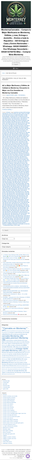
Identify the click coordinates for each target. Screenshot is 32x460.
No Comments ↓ (22, 95)
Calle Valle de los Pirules (7, 175)
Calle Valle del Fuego (6, 198)
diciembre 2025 (6, 381)
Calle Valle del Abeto (16, 182)
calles (6, 221)
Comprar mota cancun (8, 405)
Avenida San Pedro (14, 116)
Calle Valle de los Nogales (23, 171)
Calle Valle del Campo (15, 190)
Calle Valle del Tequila (18, 218)
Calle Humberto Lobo (24, 117)
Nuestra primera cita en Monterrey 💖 (11, 314)
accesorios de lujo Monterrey (12, 330)
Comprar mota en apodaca (8, 410)
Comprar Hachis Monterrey (9, 400)
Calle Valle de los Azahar (22, 158)
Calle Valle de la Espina (23, 127)
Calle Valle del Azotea (24, 186)
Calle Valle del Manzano (18, 205)
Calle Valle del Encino (20, 195)
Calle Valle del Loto (24, 203)
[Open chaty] (28, 456)
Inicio (3, 73)
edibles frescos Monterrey (22, 347)
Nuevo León (15, 362)
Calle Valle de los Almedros (13, 156)
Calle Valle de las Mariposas (20, 151)
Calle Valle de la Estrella (18, 128)
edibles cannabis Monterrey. (14, 346)
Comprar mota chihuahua (8, 407)
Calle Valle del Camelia (22, 189)
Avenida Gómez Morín (18, 115)
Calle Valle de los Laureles (7, 167)
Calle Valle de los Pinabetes (13, 174)
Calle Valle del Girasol (16, 198)
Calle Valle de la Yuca (6, 143)
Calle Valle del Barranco (17, 187)
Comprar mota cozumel (8, 408)
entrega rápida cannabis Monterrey (15, 349)
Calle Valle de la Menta (14, 133)
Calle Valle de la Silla (12, 140)
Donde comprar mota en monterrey (10, 421)
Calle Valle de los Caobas (16, 160)
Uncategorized (6, 440)
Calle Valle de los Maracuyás (15, 170)
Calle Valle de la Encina (18, 125)
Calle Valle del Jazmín (6, 202)
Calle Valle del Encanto (11, 195)
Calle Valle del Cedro (10, 191)
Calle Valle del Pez (15, 211)
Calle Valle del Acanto (10, 183)
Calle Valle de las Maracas (7, 151)
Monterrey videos (6, 429)
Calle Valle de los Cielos (22, 162)
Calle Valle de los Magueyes (17, 168)
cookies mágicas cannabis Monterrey (13, 343)
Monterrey (6, 362)
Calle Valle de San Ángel (12, 180)
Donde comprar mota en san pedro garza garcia (13, 422)
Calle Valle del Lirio (15, 203)
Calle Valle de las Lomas (24, 150)
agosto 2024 (5, 388)
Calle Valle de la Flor (10, 129)
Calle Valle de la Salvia (19, 139)
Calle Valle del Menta (20, 206)
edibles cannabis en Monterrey (15, 345)
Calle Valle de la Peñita (11, 136)
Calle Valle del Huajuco (12, 201)
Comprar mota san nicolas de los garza (11, 416)
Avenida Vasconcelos (22, 116)
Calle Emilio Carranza (15, 117)
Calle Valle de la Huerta (14, 131)
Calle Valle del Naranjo (12, 207)
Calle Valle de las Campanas (11, 146)
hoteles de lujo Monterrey (21, 355)
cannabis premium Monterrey (15, 338)
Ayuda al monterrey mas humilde (10, 396)
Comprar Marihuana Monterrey (9, 402)
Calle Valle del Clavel (20, 193)
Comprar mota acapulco (8, 404)
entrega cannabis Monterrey (9, 349)
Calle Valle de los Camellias (20, 159)
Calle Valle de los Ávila (12, 158)
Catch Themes (19, 457)
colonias (12, 221)
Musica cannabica (7, 432)
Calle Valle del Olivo (13, 209)
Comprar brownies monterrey (9, 397)
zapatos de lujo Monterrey (9, 374)
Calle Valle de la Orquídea (17, 135)
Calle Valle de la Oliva (6, 135)
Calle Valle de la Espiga (13, 127)
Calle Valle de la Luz (21, 132)
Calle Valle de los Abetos (18, 155)
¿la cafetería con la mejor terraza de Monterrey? (13, 308)
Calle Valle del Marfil (11, 206)
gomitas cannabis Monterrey (16, 354)
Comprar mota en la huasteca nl (10, 411)
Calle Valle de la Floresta (20, 129)
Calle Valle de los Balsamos (8, 159)
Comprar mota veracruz (8, 418)
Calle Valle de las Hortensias (16, 148)
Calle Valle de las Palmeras (16, 152)
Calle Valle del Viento (18, 219)
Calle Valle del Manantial (7, 205)
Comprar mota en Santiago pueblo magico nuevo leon (14, 413)
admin (16, 95)
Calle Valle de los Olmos (18, 172)
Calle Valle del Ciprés (10, 193)
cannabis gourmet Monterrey (20, 334)
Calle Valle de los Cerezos (11, 162)
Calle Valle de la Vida (23, 141)
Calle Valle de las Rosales (24, 154)
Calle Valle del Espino (13, 197)
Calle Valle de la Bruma (20, 123)
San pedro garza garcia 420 (9, 433)
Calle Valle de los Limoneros (20, 167)
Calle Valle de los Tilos (22, 178)
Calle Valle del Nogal (21, 207)
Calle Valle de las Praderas (12, 154)
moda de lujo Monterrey (21, 360)
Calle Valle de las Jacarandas (12, 150)
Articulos (8, 112)
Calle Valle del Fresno (23, 197)
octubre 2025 (6, 382)
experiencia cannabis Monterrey (16, 352)
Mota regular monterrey (8, 430)
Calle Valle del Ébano (20, 194)
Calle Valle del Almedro (11, 184)
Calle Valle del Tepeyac (8, 218)
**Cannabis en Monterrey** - (15, 329)
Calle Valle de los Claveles (19, 163)
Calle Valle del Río (14, 213)
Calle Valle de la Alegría (10, 120)
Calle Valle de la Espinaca (7, 128)
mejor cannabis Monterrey (15, 359)
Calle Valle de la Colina (22, 124)
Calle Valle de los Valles (17, 179)
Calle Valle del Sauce (10, 215)
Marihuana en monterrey (8, 427)
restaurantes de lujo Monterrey (14, 369)
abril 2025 (5, 384)
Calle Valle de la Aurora (16, 121)
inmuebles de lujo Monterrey (8, 357)
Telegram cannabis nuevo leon (9, 438)
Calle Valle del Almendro (22, 184)
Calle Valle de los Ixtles (11, 166)
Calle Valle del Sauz (19, 215)
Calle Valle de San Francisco (23, 180)
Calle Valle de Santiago (7, 182)
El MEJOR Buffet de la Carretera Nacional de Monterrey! (15, 283)
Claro (9, 221)
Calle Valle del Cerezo (19, 191)
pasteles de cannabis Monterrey (16, 364)
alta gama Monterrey (22, 330)
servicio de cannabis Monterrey (17, 371)
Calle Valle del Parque (24, 210)
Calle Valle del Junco (16, 202)
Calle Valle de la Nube (23, 133)
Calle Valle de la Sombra (22, 140)
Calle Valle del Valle (9, 219)
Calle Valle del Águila (19, 183)
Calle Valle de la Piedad (21, 136)
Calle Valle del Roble (22, 213)
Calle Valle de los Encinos (16, 164)
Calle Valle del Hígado (19, 199)
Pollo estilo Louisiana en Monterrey (10, 300)
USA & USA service (7, 441)
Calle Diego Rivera (6, 117)
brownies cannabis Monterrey (17, 332)
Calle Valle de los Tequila (12, 178)
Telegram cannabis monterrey (9, 437)
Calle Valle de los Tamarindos (15, 176)
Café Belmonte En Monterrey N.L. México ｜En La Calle (15, 294)
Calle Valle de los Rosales (18, 175)
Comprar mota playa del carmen (10, 415)
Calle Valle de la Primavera (14, 137)
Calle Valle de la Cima (12, 124)
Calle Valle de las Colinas (22, 146)
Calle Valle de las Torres (7, 155)
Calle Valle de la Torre (13, 141)
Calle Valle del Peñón (6, 211)
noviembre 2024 (6, 387)
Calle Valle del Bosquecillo (11, 189)
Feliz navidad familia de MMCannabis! (11, 281)
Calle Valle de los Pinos (24, 174)
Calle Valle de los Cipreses (7, 163)
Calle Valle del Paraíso (15, 210)
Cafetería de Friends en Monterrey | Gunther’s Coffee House (16, 302)
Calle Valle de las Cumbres (8, 147)
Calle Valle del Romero (15, 214)
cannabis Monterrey (12, 335)
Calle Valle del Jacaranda (23, 201)
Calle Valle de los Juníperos (23, 166)
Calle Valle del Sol (8, 217)
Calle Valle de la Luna (11, 132)
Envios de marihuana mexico (9, 424)
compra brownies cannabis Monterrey (15, 340)
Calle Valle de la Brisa (10, 123)
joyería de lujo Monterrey (19, 357)
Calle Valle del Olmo (22, 209)
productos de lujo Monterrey (19, 367)
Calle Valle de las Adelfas (17, 143)
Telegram (5, 435)
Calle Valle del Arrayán (15, 186)
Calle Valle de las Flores (19, 147)
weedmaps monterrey (7, 443)
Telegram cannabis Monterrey (9, 372)
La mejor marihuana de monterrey (10, 426)
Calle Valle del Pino (24, 211)
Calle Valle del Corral (10, 194)
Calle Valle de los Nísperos (12, 171)
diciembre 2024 (6, 385)
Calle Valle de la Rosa (9, 139)
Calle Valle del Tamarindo (18, 217)
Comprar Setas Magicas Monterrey (10, 419)
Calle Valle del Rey (6, 213)
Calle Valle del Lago (25, 202)
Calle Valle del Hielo (10, 199)
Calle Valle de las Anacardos (14, 144)
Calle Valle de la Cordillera (7, 125)
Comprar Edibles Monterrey (9, 399)
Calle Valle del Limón (6, 203)
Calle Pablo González (6, 119)
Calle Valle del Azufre (6, 187)
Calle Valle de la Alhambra (20, 120)
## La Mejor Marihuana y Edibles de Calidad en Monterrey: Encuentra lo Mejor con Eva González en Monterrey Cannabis (15, 89)
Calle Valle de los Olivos (7, 172)
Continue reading (7, 109)
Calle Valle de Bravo (16, 119)
